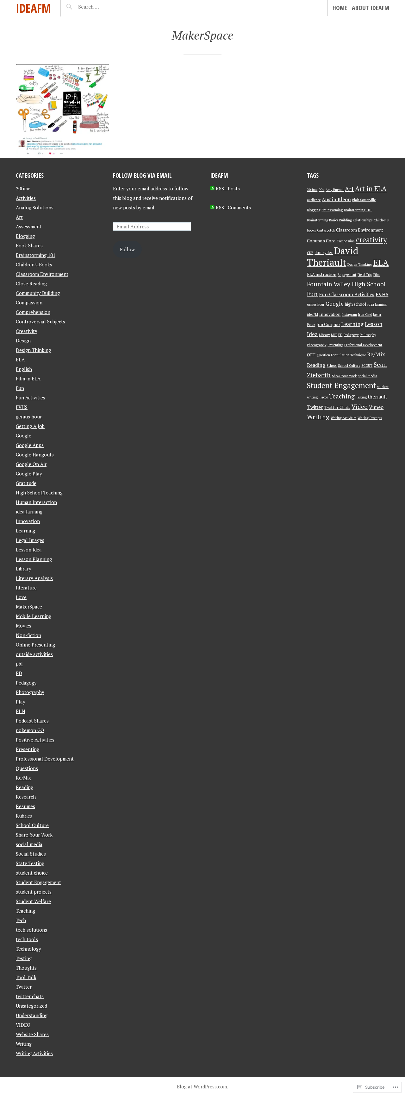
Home (340, 7)
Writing (24, 1044)
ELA (20, 359)
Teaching (25, 911)
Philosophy (368, 335)
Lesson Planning (34, 559)
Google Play (29, 473)
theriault (377, 396)
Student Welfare (33, 901)
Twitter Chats (337, 407)
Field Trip (365, 274)
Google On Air (31, 464)
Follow (127, 249)
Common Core (321, 241)
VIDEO (23, 1025)
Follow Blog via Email (142, 175)
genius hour (29, 416)
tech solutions (31, 930)
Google (23, 435)
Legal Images (30, 540)
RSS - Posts (228, 188)
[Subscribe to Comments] (212, 207)
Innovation (28, 521)
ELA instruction (321, 274)
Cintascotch (326, 230)
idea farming (29, 511)
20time (23, 188)
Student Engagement (38, 882)
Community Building (38, 293)
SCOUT (366, 365)
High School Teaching (39, 492)
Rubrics (24, 815)
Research (26, 796)
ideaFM (33, 8)
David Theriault (332, 256)
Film (376, 274)
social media (29, 844)
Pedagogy (26, 682)
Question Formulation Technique (341, 355)
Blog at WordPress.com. (202, 1086)
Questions (27, 768)
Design (23, 340)
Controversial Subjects (40, 321)
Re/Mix (23, 777)
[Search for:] (104, 6)
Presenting (27, 749)
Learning (25, 530)
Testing (24, 958)
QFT (311, 355)
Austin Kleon (336, 199)
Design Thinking (33, 350)
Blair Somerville (364, 200)
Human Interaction (36, 502)
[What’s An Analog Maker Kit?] (62, 111)
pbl (19, 663)
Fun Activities (30, 397)
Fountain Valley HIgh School (346, 284)
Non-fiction (28, 635)
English (24, 369)
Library (23, 568)
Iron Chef (365, 314)
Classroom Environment (42, 274)
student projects (34, 892)
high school (355, 304)
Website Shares (32, 1034)
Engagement (347, 274)
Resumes (25, 806)
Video (360, 407)
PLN (20, 711)
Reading (24, 787)
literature (26, 587)
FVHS (22, 407)
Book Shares (29, 245)
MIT (334, 335)
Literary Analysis (34, 578)
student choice (32, 873)
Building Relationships (355, 220)
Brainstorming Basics (322, 220)
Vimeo (376, 407)
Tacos (323, 397)
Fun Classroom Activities (346, 294)
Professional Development (45, 758)
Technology (28, 949)
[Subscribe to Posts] (212, 188)
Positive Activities (35, 739)
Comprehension (33, 312)
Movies (23, 625)
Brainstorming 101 (35, 255)
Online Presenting (35, 644)
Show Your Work (344, 376)
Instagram (349, 314)
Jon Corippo (328, 324)
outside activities (34, 654)
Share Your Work (34, 835)
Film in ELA (28, 378)
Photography (30, 692)
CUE (310, 253)
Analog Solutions (34, 207)
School (332, 365)
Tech (21, 920)
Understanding (31, 1015)
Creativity (26, 331)
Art (19, 217)
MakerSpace (29, 606)
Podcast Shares (32, 720)
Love (21, 597)
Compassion (29, 302)
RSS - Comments (233, 207)
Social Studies (31, 854)
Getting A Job (30, 426)
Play (20, 701)
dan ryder (324, 252)
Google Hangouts (35, 454)
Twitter (24, 987)
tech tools (27, 939)
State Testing (30, 863)
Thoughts (26, 968)
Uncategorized (31, 1006)
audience (314, 200)
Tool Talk (26, 977)
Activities (26, 198)
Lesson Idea (29, 549)
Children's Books (34, 264)
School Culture (32, 825)
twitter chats (30, 996)
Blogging (25, 236)
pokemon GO (30, 730)
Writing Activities (34, 1053)
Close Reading (31, 283)
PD (19, 673)
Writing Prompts (370, 418)
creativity (371, 240)
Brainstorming (332, 210)
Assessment (28, 226)
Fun (20, 388)
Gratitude (26, 483)
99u (321, 190)
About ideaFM (370, 7)
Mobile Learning (33, 616)
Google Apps (30, 445)
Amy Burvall (335, 190)
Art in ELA (371, 188)
